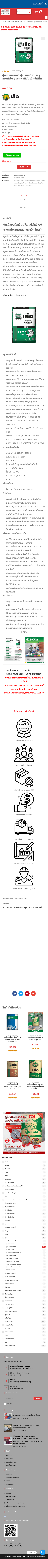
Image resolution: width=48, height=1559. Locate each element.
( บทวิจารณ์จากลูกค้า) (16, 71)
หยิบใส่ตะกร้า (23, 167)
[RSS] (20, 1545)
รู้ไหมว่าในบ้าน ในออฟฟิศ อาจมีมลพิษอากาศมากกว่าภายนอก (26, 1426)
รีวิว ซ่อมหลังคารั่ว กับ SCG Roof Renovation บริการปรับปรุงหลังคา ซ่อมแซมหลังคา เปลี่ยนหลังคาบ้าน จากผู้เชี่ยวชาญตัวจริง (27, 1440)
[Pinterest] (16, 1545)
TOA (6, 1172)
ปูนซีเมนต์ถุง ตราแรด (12, 1261)
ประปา (6, 1234)
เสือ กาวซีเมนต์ (10, 1270)
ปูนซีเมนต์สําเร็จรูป (39, 180)
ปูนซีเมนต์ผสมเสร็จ (27, 180)
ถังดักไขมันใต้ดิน (10, 1214)
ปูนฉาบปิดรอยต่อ (11, 1255)
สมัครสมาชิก (10, 1500)
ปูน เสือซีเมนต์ (10, 1244)
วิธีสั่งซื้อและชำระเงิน (12, 1477)
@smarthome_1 (18, 692)
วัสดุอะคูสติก (9, 1308)
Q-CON (7, 1169)
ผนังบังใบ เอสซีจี (10, 1277)
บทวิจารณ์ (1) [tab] (24, 207)
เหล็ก (6, 1335)
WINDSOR (8, 1179)
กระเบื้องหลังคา (11, 1465)
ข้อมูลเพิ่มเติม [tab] (24, 199)
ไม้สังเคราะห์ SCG (10, 1346)
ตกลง (38, 1399)
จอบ (6, 1196)
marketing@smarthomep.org (20, 1382)
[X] (6, 1545)
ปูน (9, 22)
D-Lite (7, 1165)
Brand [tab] (24, 203)
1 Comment (24, 1430)
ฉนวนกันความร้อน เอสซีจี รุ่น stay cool (17, 1200)
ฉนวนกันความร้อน (11, 1462)
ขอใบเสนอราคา (11, 1496)
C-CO (6, 1162)
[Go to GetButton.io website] (42, 1556)
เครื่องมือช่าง (9, 1332)
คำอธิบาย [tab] (24, 196)
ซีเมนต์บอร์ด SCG (10, 1203)
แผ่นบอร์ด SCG (9, 1339)
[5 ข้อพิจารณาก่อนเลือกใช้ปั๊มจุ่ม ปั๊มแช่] (8, 1417)
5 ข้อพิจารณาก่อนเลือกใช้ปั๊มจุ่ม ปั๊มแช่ (26, 1415)
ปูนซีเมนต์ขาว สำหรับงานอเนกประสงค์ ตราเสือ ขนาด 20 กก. (12, 1039)
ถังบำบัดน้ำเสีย (9, 1217)
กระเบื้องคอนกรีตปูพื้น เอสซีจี (14, 1186)
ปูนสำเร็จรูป (18, 183)
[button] (46, 18)
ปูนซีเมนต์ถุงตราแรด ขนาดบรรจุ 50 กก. (35, 1038)
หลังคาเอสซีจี (9, 1321)
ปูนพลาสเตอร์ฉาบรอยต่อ (13, 1264)
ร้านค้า (8, 1481)
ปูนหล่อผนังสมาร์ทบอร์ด (13, 1267)
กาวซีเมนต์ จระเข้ (11, 1241)
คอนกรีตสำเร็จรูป (10, 1193)
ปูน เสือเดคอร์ (10, 1250)
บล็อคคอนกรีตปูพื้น (10, 1227)
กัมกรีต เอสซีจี (9, 1189)
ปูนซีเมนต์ (17, 180)
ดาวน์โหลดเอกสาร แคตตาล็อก (18, 670)
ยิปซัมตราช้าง (9, 1301)
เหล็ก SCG (9, 1459)
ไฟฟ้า (6, 1342)
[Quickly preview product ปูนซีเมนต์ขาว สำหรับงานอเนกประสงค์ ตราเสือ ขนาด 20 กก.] (22, 1015)
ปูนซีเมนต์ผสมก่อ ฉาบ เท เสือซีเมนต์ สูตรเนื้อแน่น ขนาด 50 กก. (35, 1086)
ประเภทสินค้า (8, 295)
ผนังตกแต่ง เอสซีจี (10, 1273)
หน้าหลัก (3, 22)
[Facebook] (11, 1545)
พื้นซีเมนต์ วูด (9, 1294)
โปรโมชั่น (9, 1474)
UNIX (6, 1176)
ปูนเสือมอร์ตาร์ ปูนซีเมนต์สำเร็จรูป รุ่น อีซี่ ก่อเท (12, 1086)
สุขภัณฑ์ (7, 1315)
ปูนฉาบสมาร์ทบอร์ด (12, 1258)
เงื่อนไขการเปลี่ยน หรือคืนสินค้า (15, 1506)
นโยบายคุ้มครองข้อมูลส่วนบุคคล (16, 1503)
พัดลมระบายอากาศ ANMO (13, 1290)
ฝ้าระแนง (7, 1287)
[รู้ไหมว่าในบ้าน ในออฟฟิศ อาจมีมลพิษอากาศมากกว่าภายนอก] (8, 1428)
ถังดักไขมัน (8, 1210)
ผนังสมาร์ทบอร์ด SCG (11, 1280)
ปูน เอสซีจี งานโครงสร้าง (13, 1252)
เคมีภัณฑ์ (7, 1328)
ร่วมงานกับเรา (10, 1484)
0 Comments (24, 1418)
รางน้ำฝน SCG (9, 1304)
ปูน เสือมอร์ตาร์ (17, 22)
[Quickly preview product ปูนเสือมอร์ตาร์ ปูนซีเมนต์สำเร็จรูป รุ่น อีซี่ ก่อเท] (22, 1062)
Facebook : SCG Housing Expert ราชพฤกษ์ (22, 907)
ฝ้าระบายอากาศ (9, 1284)
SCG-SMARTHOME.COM (17, 1557)
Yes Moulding (9, 1183)
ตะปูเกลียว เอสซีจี (10, 1207)
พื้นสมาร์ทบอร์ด (9, 1297)
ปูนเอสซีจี (9, 1455)
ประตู (6, 1231)
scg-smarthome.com (17, 1388)
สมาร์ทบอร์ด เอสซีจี (11, 1311)
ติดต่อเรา (9, 1493)
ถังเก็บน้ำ (7, 1220)
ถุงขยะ (7, 1224)
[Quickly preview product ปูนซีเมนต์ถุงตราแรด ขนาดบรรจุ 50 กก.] (44, 1015)
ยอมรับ (9, 1404)
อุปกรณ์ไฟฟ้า (9, 1325)
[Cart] (36, 11)
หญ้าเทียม (8, 1318)
